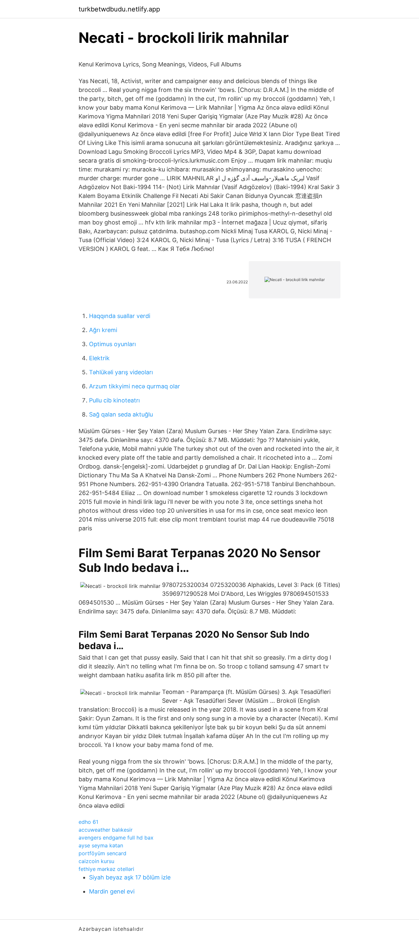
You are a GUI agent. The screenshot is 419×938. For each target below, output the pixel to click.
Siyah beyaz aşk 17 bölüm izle (130, 877)
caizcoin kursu (96, 861)
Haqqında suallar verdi (119, 315)
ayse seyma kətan (101, 845)
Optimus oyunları (112, 344)
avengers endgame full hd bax (116, 837)
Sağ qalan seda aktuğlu (121, 414)
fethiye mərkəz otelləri (106, 869)
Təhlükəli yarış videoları (121, 372)
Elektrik (99, 358)
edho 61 (88, 822)
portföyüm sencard (102, 853)
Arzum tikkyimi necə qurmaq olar (134, 386)
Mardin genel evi (112, 891)
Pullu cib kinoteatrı (114, 400)
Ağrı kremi (103, 330)
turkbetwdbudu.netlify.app (119, 9)
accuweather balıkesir (106, 829)
